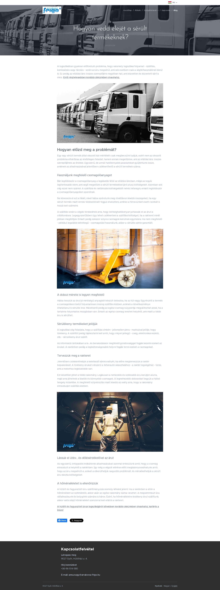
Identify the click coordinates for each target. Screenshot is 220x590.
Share (63, 520)
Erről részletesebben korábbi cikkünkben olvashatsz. (91, 77)
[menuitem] (128, 10)
